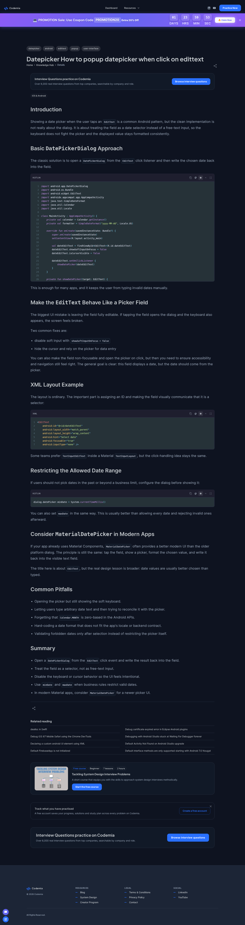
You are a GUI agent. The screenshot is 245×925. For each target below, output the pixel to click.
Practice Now (230, 7)
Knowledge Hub (45, 65)
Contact (133, 902)
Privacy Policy (136, 897)
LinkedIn (183, 892)
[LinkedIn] (209, 8)
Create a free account (195, 810)
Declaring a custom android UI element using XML (57, 743)
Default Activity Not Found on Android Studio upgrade (154, 743)
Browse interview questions (191, 81)
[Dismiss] (210, 806)
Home (29, 65)
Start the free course (86, 786)
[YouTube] (214, 8)
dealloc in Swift (38, 729)
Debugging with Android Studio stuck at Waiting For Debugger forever (163, 736)
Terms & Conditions (139, 892)
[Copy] (190, 177)
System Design (88, 897)
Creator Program (89, 902)
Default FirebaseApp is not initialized (50, 750)
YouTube (183, 897)
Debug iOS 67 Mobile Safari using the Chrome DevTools (60, 736)
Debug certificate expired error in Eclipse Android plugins (156, 729)
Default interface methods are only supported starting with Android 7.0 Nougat (168, 750)
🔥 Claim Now (225, 20)
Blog (82, 892)
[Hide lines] (200, 177)
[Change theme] (195, 177)
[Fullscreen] (210, 177)
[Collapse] (205, 177)
